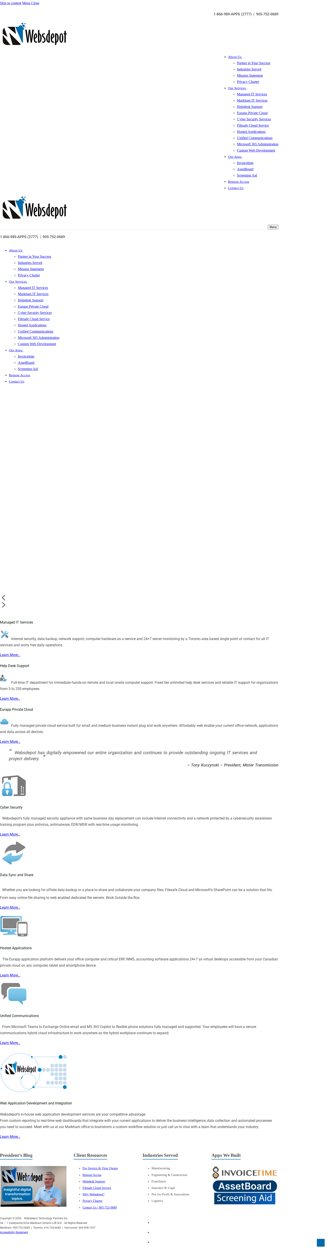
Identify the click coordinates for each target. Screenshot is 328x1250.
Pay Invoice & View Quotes (100, 1168)
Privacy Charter (92, 1201)
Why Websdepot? (93, 1194)
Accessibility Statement (14, 1232)
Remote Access (92, 1175)
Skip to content (10, 3)
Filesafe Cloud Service (97, 1188)
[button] (143, 597)
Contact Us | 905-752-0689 (100, 1207)
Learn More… (10, 655)
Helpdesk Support (94, 1181)
